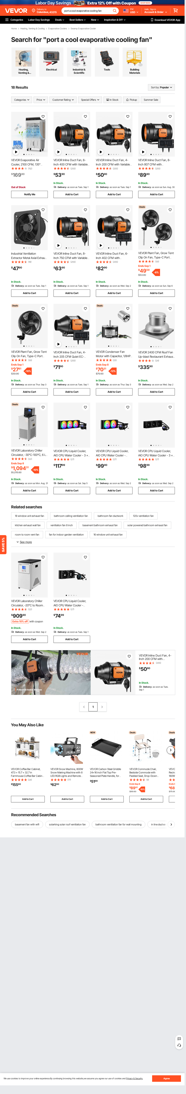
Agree (166, 1078)
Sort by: (155, 87)
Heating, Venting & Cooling (32, 28)
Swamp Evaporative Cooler (83, 28)
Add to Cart (71, 194)
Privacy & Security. (134, 1078)
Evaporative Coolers (57, 28)
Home (14, 28)
